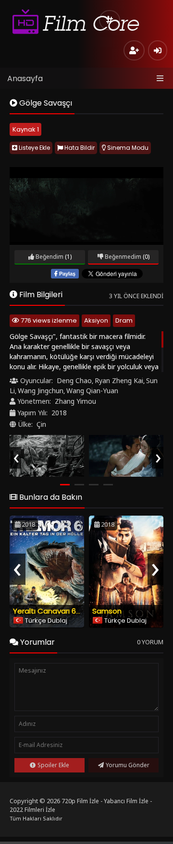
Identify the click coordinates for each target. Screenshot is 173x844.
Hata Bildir (79, 148)
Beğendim (48, 257)
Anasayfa (25, 78)
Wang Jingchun (40, 390)
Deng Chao (74, 380)
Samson (107, 611)
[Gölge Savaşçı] (47, 456)
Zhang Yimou (75, 401)
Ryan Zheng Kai (119, 380)
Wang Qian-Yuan (92, 390)
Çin (41, 424)
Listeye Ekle (33, 148)
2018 (59, 412)
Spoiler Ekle (53, 765)
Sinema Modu (127, 148)
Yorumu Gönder (127, 765)
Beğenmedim (122, 257)
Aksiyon (96, 320)
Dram (124, 320)
